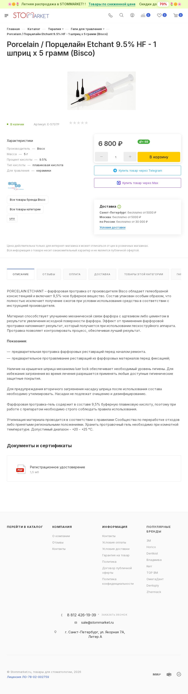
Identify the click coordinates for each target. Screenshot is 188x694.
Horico (151, 547)
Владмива (154, 560)
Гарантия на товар (116, 555)
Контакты (59, 549)
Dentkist (152, 553)
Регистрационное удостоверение (57, 467)
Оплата (75, 274)
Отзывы (48, 274)
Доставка (102, 274)
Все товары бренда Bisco (27, 199)
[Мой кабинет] (132, 16)
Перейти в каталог (25, 527)
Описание (21, 274)
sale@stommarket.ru (97, 622)
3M (149, 540)
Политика (109, 561)
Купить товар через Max (140, 183)
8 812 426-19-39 (81, 615)
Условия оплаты (114, 542)
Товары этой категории (143, 274)
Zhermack (154, 592)
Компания (62, 527)
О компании (61, 536)
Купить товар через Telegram (140, 170)
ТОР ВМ (152, 572)
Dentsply (153, 585)
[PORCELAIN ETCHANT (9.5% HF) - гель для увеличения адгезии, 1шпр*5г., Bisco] (101, 90)
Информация (114, 527)
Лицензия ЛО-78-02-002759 (28, 677)
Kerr (149, 566)
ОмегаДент (155, 579)
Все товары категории (25, 209)
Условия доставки (112, 227)
